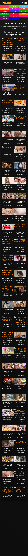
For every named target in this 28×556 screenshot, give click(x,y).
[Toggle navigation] (25, 3)
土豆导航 (14, 8)
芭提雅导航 (4, 11)
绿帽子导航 (23, 11)
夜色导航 (23, 8)
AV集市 (14, 13)
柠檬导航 (14, 6)
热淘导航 (14, 11)
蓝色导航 (5, 6)
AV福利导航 (14, 16)
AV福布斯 (5, 18)
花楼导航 (5, 16)
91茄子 (13, 18)
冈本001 (23, 16)
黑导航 (23, 6)
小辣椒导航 (23, 13)
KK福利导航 (4, 8)
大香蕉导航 (4, 13)
